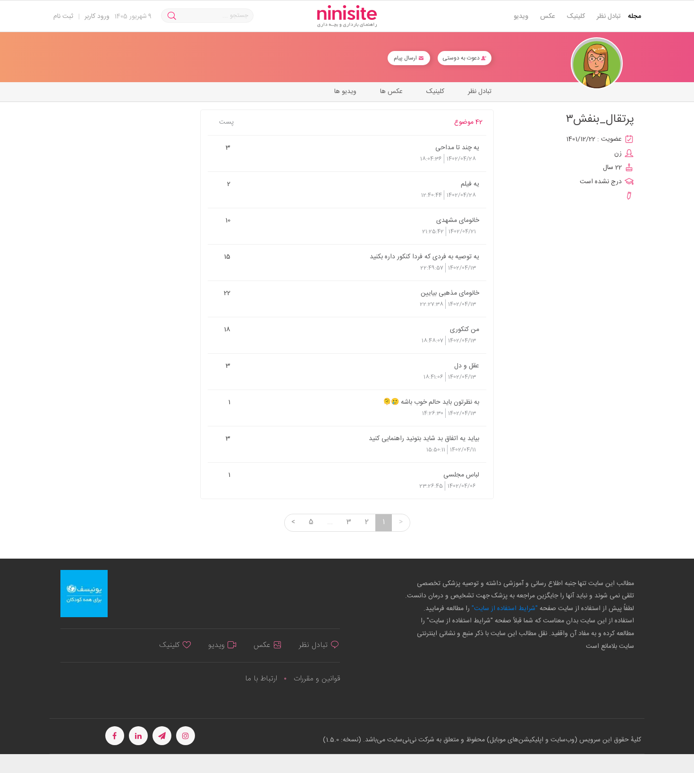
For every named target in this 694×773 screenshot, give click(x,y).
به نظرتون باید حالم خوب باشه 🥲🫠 (431, 402)
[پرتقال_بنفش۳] (597, 63)
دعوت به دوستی (461, 58)
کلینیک (576, 16)
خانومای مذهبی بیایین (450, 293)
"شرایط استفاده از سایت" (504, 608)
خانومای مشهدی (457, 220)
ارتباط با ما (261, 678)
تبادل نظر (609, 16)
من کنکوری (464, 329)
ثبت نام (63, 16)
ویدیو (521, 16)
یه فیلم (470, 183)
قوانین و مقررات (317, 678)
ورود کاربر (97, 16)
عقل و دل (466, 365)
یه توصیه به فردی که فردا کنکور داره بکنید (424, 256)
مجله (634, 16)
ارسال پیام (406, 58)
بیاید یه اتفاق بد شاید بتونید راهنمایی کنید (424, 438)
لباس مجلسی (461, 474)
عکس (547, 16)
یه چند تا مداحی (457, 147)
